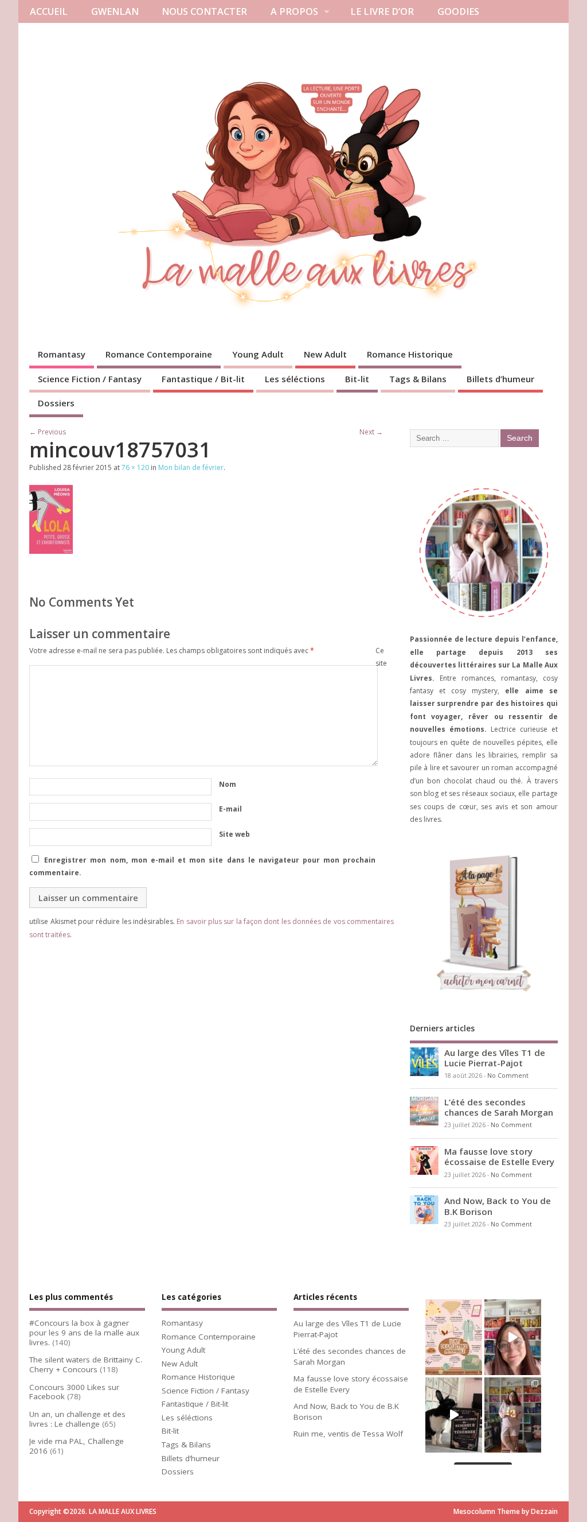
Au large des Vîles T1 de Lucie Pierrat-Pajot (494, 1058)
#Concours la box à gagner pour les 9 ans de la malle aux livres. (84, 1333)
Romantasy (61, 354)
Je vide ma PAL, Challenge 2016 (76, 1446)
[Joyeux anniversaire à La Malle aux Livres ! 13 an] (512, 1415)
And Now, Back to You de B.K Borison (497, 1206)
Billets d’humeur (500, 379)
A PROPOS (294, 11)
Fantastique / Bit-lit (203, 379)
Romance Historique (410, 354)
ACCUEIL (49, 11)
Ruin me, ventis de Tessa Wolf (348, 1433)
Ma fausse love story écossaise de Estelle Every (499, 1156)
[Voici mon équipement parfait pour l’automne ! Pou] (453, 1337)
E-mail (230, 809)
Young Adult (258, 354)
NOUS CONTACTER (204, 11)
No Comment (508, 1075)
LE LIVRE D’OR (382, 11)
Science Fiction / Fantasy (90, 379)
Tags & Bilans (418, 379)
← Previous (47, 432)
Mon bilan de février (191, 467)
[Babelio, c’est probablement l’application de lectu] (512, 1337)
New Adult (325, 354)
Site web (234, 834)
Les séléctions (295, 379)
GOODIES (458, 11)
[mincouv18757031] (51, 550)
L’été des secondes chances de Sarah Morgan (498, 1107)
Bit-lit (357, 379)
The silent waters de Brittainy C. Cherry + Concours (85, 1364)
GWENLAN (115, 11)
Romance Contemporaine (158, 354)
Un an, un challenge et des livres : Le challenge (77, 1419)
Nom (227, 784)
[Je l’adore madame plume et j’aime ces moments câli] (453, 1415)
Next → (371, 432)
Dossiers (56, 403)
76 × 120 (135, 467)
